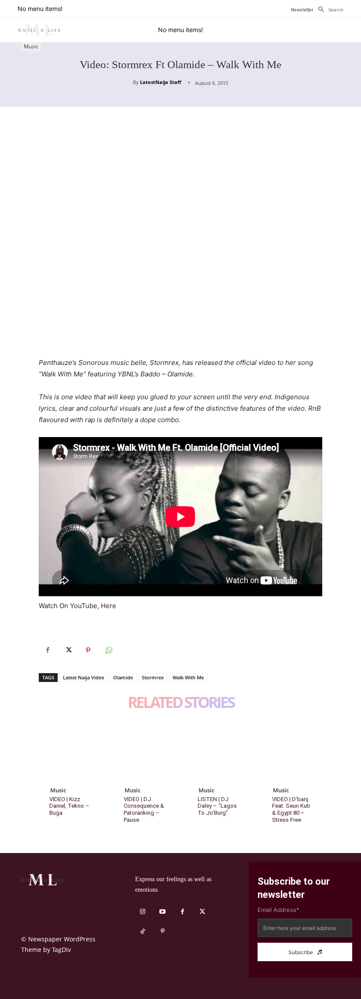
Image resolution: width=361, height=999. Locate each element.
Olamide (123, 677)
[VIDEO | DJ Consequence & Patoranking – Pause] (143, 749)
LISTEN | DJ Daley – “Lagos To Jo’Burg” (217, 806)
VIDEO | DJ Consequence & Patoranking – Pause (144, 809)
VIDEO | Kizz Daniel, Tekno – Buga (69, 806)
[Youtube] (162, 911)
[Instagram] (143, 911)
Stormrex (153, 677)
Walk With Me (188, 677)
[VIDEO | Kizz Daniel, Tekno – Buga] (69, 749)
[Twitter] (68, 650)
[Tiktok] (143, 931)
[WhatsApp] (108, 650)
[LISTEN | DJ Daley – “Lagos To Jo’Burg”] (217, 749)
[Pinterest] (88, 650)
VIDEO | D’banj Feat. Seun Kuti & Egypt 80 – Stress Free (291, 809)
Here (108, 606)
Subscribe (300, 952)
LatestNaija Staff (160, 82)
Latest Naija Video (83, 677)
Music (31, 46)
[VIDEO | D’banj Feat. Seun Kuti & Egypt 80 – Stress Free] (292, 749)
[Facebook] (47, 650)
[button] (328, 9)
